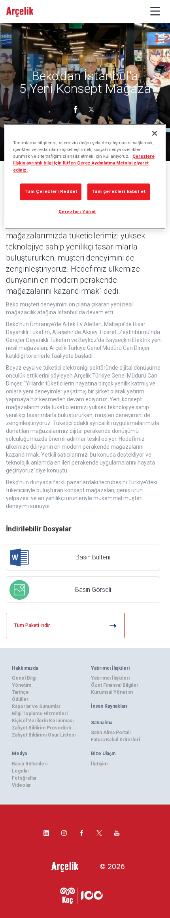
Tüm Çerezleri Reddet (51, 191)
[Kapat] (154, 133)
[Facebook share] (76, 109)
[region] (85, 177)
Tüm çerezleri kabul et (119, 191)
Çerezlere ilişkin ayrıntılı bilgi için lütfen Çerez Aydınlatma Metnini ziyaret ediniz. (84, 163)
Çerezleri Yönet (77, 211)
